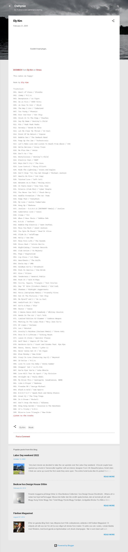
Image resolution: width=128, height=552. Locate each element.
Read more (109, 476)
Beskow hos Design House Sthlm (30, 484)
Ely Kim (30, 70)
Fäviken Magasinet (23, 513)
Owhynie (20, 6)
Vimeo (39, 70)
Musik (31, 427)
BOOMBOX (17, 70)
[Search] (118, 7)
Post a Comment (23, 436)
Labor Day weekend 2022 (26, 455)
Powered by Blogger (65, 545)
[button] (113, 21)
